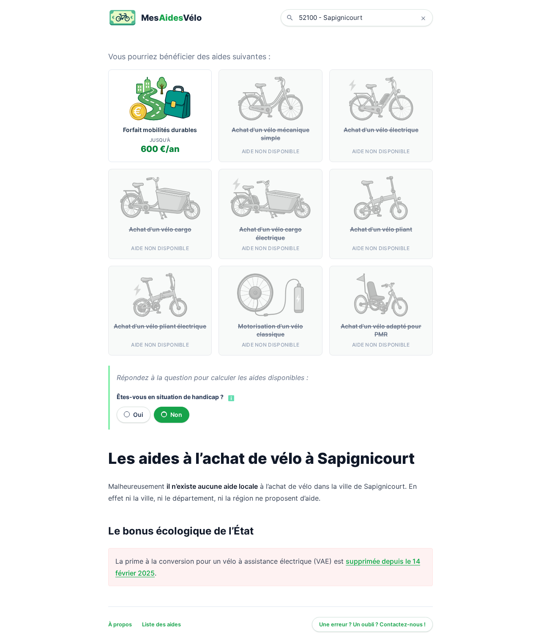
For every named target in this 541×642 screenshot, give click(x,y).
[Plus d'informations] (230, 397)
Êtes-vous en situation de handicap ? (170, 396)
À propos (120, 624)
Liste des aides (161, 624)
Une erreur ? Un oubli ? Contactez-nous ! (372, 624)
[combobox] (363, 18)
